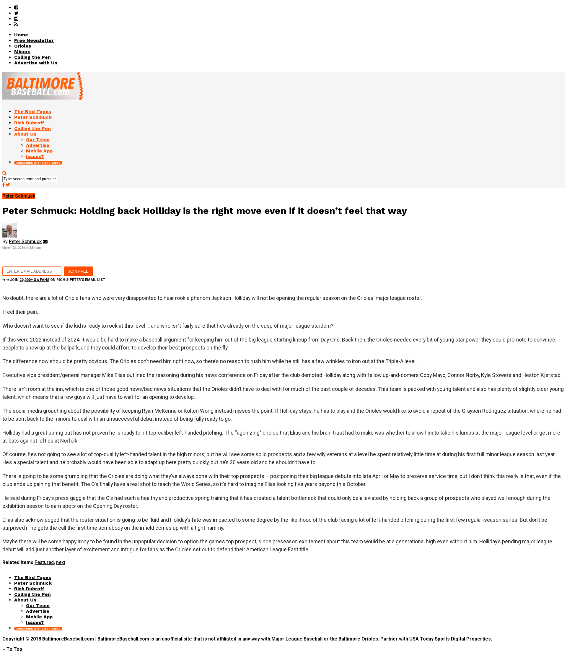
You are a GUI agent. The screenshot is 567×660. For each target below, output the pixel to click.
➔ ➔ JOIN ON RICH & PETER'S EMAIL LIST (53, 280)
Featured (44, 562)
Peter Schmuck (25, 241)
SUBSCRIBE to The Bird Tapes (38, 162)
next (60, 562)
